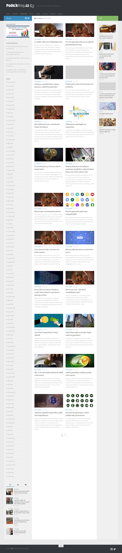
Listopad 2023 (11, 170)
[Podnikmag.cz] (26, 18)
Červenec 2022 (11, 231)
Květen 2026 (11, 90)
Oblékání (52, 14)
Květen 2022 (11, 239)
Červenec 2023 (11, 185)
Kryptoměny (23, 14)
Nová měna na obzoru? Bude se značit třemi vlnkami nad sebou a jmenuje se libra (47, 292)
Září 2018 (10, 384)
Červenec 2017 (11, 438)
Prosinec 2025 (11, 105)
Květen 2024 (11, 159)
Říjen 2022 (10, 220)
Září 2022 (10, 224)
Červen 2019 (11, 350)
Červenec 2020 (11, 308)
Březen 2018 (11, 407)
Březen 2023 (11, 201)
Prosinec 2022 (11, 212)
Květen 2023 (11, 193)
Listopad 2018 (11, 377)
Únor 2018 (10, 411)
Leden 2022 (10, 254)
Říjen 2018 (10, 381)
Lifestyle (38, 14)
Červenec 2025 (11, 120)
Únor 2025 (10, 132)
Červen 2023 (11, 189)
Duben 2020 (11, 312)
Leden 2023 (10, 208)
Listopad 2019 (11, 331)
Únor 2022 (10, 250)
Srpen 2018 (10, 388)
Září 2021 (10, 270)
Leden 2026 (10, 101)
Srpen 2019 (10, 342)
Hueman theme (25, 548)
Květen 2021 (11, 277)
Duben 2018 (11, 403)
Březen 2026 (11, 97)
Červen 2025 (11, 124)
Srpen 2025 (10, 116)
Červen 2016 (11, 469)
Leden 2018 (10, 415)
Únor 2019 (10, 365)
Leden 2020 (10, 323)
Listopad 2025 (11, 109)
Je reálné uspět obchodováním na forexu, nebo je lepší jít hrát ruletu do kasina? (107, 75)
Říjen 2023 (10, 174)
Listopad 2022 (11, 216)
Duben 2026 (11, 94)
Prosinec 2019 (11, 327)
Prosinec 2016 (11, 461)
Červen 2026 (11, 86)
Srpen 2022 (10, 227)
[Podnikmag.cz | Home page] (20, 5)
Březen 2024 (11, 166)
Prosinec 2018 (11, 373)
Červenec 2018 (11, 392)
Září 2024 (10, 147)
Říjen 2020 (10, 300)
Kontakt (60, 14)
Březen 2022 (11, 247)
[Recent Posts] (10, 485)
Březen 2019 (11, 361)
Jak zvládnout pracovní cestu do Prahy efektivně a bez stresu (21, 521)
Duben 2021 (11, 281)
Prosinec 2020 (11, 296)
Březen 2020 (11, 315)
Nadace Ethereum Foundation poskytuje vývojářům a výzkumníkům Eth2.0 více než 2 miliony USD (80, 169)
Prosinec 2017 (11, 419)
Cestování (45, 14)
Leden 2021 (10, 293)
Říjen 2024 (10, 143)
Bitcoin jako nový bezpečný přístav (47, 211)
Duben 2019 (11, 358)
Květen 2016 (11, 472)
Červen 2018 (11, 396)
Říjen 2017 (10, 426)
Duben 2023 (11, 197)
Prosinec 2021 (11, 258)
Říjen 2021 (10, 266)
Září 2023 (10, 178)
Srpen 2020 (10, 304)
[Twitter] (28, 18)
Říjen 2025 (10, 113)
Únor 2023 (10, 204)
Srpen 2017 (10, 434)
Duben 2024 (11, 162)
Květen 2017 (11, 446)
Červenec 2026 (11, 82)
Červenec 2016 (11, 465)
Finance (31, 14)
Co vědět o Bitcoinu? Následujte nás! (48, 42)
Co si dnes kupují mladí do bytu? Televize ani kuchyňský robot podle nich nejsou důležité (107, 95)
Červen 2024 (11, 155)
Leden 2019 (10, 369)
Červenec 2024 (11, 151)
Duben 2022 (11, 243)
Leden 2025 (10, 136)
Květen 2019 (11, 354)
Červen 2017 (11, 442)
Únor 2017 (10, 457)
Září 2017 (10, 430)
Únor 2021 (10, 289)
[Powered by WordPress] (12, 548)
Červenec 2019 (11, 346)
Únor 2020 (10, 319)
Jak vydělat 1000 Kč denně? (106, 113)
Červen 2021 (11, 273)
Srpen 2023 (10, 182)
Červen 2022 (11, 235)
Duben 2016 (11, 476)
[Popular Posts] (18, 485)
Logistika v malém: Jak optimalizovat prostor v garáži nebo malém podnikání (21, 501)
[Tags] (25, 485)
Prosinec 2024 (11, 139)
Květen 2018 (11, 400)
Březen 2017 (11, 453)
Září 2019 (10, 338)
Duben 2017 (11, 449)
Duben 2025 (11, 128)
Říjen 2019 (10, 335)
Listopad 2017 (11, 423)
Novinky (8, 14)
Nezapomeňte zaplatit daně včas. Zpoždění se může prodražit (106, 56)
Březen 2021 (11, 285)
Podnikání (15, 14)
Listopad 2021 (11, 262)
